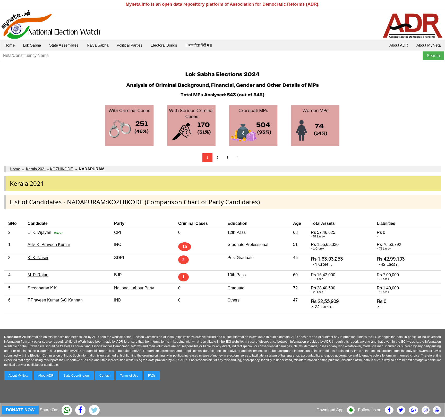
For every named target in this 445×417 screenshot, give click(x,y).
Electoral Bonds (164, 45)
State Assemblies (64, 45)
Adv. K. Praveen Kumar (49, 244)
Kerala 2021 (36, 169)
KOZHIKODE (61, 169)
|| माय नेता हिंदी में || (198, 45)
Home (9, 45)
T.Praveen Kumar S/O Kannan (55, 300)
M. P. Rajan (38, 275)
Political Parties (129, 45)
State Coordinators (76, 375)
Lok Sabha (32, 45)
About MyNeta (428, 45)
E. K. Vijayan (39, 232)
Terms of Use (129, 375)
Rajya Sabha (97, 45)
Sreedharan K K (42, 288)
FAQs (152, 375)
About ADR (398, 45)
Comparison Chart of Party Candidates (202, 202)
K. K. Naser (38, 257)
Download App (330, 410)
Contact (104, 375)
